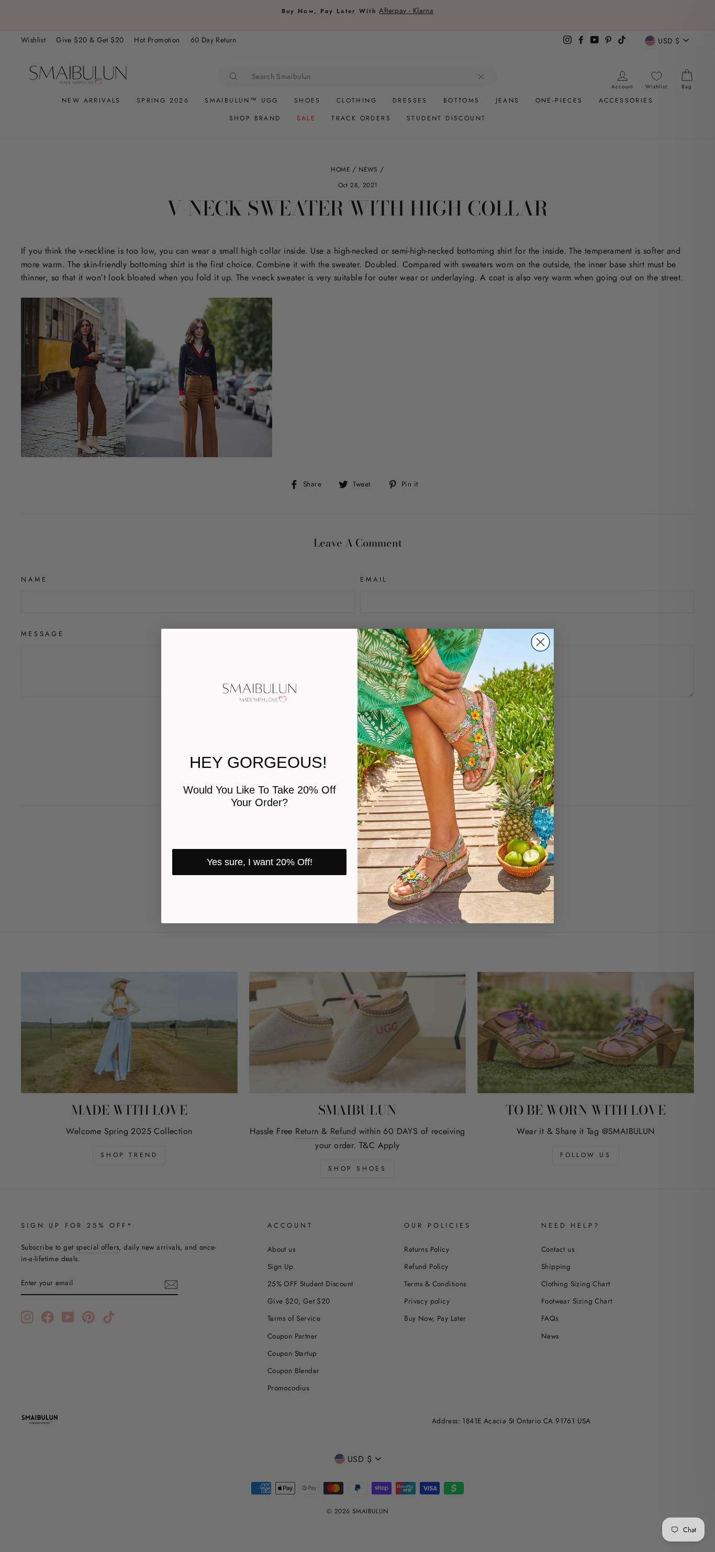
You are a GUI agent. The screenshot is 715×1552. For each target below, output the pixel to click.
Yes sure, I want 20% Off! (259, 862)
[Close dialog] (540, 642)
